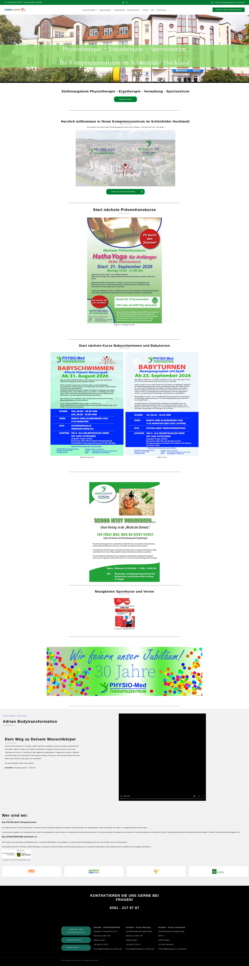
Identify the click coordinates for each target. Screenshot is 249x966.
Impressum (72, 948)
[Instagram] (127, 2)
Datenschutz (74, 940)
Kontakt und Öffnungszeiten (76, 930)
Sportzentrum (133, 10)
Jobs (153, 10)
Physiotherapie (89, 10)
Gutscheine (161, 10)
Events (146, 10)
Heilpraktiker (120, 10)
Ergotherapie (105, 10)
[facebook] (123, 2)
